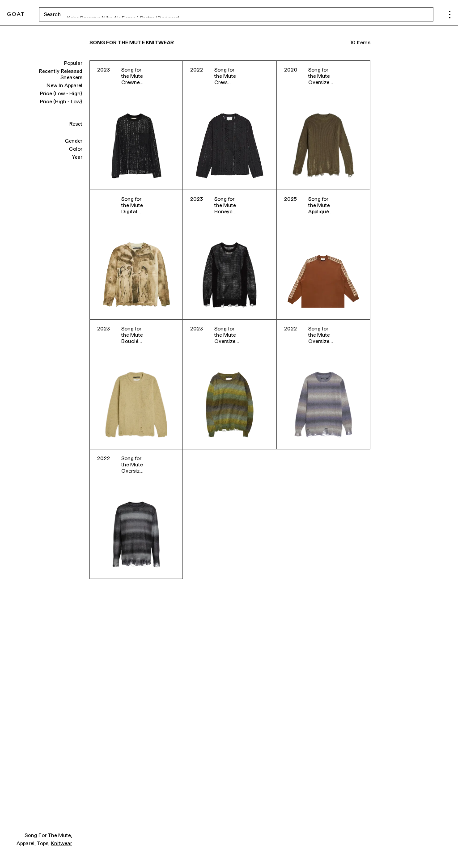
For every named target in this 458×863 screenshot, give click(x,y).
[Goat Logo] (15, 14)
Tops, (43, 843)
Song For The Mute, (48, 835)
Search (122, 14)
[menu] (450, 14)
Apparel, (26, 843)
